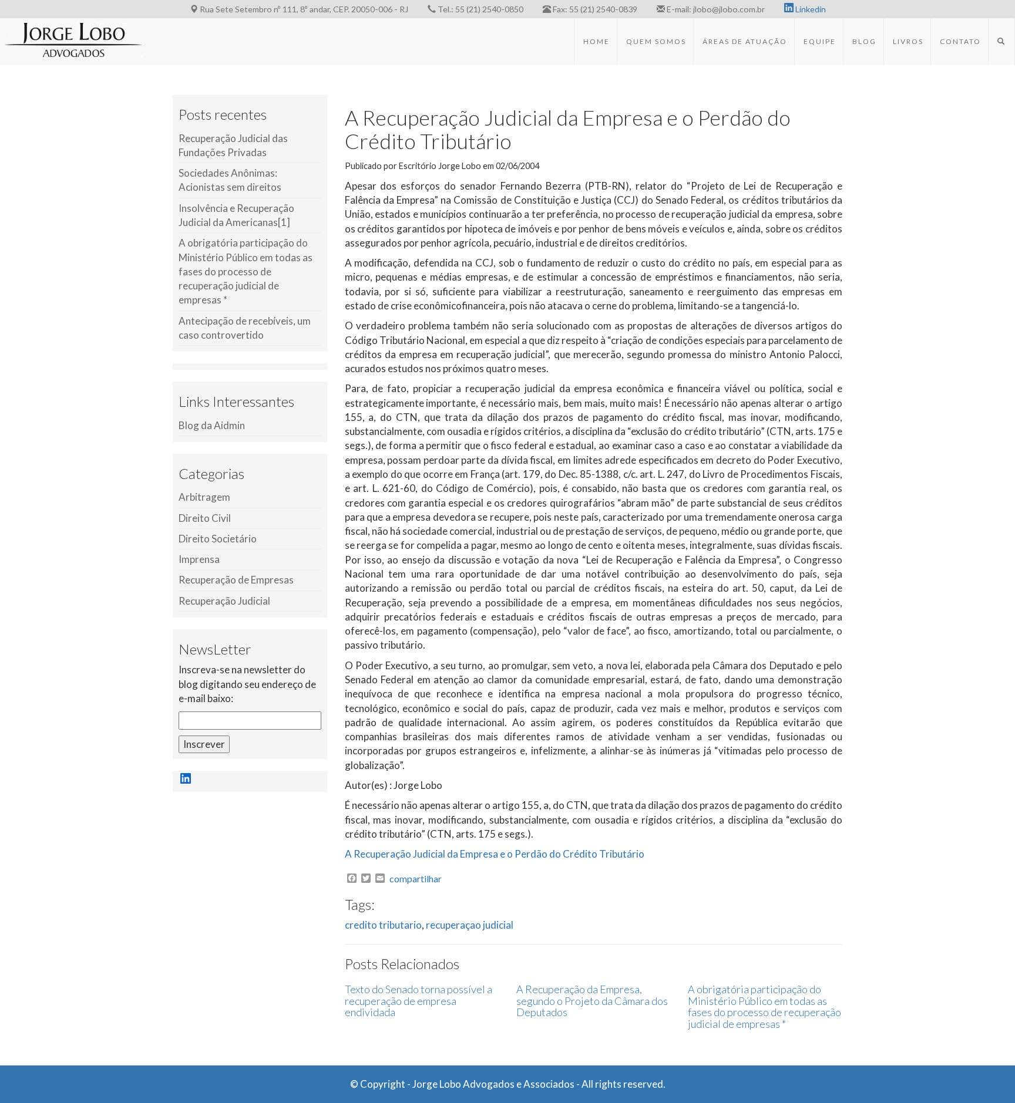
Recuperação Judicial (224, 601)
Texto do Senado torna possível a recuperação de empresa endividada (418, 1001)
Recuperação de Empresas (236, 580)
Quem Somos (656, 41)
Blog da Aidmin (212, 425)
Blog (864, 41)
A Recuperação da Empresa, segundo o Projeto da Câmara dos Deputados (592, 1001)
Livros (908, 41)
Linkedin (810, 9)
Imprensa (199, 559)
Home (596, 41)
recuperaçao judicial (469, 925)
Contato (960, 41)
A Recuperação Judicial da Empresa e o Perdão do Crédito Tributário (494, 854)
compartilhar (415, 878)
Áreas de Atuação (745, 41)
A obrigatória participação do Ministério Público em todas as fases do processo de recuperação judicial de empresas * (245, 271)
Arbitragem (204, 497)
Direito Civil (205, 518)
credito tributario (383, 925)
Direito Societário (218, 538)
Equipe (820, 41)
